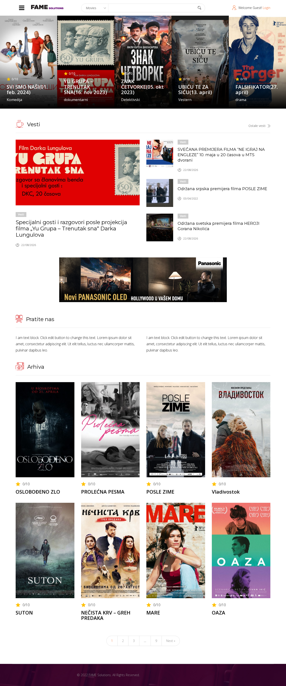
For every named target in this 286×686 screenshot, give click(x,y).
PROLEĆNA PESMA (102, 491)
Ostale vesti (256, 126)
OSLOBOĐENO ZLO (38, 491)
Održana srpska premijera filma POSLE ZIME (222, 188)
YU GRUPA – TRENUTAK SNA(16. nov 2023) (85, 86)
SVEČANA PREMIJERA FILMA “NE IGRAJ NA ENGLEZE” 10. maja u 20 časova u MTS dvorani (221, 155)
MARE (153, 612)
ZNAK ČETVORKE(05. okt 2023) (142, 86)
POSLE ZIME (160, 491)
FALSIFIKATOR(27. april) (257, 89)
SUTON (24, 612)
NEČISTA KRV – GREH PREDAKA (105, 615)
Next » (170, 641)
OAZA (218, 612)
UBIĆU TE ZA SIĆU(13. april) (195, 89)
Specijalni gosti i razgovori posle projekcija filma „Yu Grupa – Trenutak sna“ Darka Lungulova (71, 228)
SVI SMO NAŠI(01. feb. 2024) (27, 89)
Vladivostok (226, 491)
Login (266, 8)
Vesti (21, 214)
